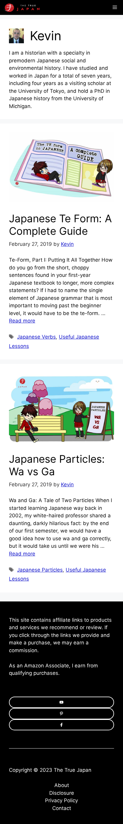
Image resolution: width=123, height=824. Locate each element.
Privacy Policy (61, 800)
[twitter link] (61, 713)
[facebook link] (61, 725)
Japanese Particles (40, 570)
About (61, 785)
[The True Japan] (25, 7)
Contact (61, 808)
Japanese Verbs (36, 337)
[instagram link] (61, 702)
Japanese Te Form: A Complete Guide (60, 224)
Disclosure (61, 793)
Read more (22, 321)
